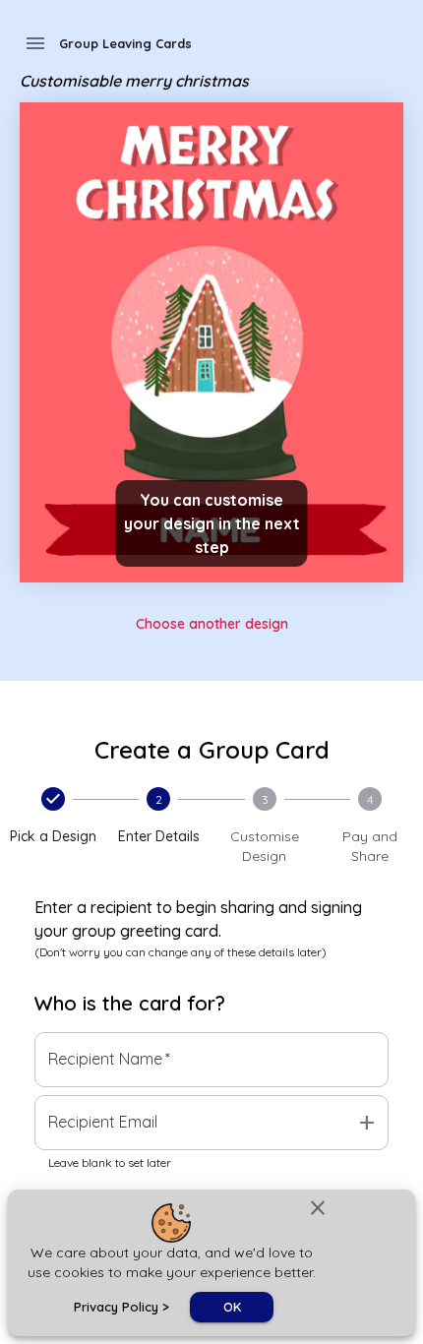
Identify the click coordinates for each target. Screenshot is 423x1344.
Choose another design (212, 624)
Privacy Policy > (121, 1306)
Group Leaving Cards (125, 43)
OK (232, 1306)
